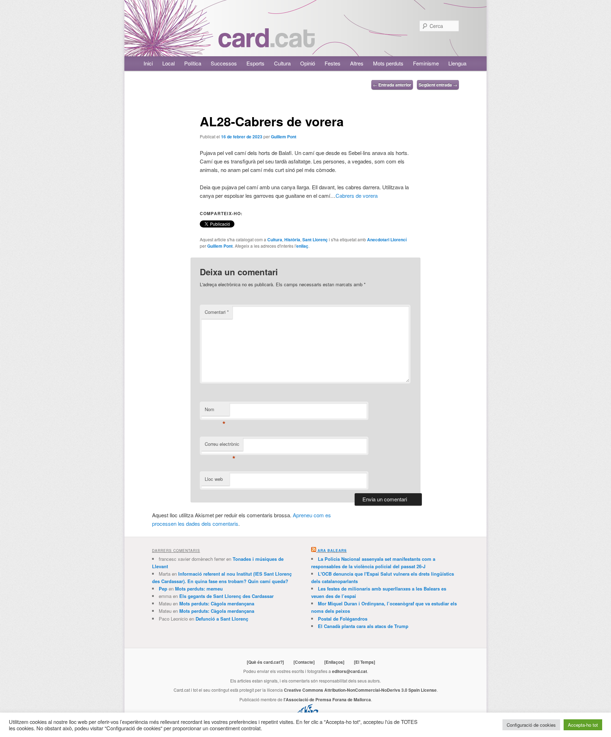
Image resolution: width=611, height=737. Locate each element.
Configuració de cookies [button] (531, 724)
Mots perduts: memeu (199, 588)
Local (168, 63)
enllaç (302, 246)
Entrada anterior (392, 84)
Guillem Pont (283, 136)
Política (192, 63)
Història (292, 239)
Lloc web (214, 479)
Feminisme (426, 63)
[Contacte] (304, 662)
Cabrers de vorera (357, 195)
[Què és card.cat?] (265, 662)
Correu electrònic (222, 446)
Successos (224, 63)
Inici (148, 63)
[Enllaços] (334, 662)
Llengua (457, 63)
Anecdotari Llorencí (387, 239)
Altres (356, 63)
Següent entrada (438, 84)
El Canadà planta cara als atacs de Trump (363, 626)
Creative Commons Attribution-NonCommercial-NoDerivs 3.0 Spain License (360, 690)
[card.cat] (267, 43)
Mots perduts (388, 63)
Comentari (217, 312)
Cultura (282, 63)
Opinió (307, 63)
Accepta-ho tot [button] (583, 724)
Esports (255, 63)
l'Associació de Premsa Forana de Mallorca (327, 699)
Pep (163, 588)
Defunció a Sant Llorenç (222, 618)
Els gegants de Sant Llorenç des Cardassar (226, 596)
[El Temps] (364, 662)
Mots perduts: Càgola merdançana (216, 603)
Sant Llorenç (315, 239)
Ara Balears (332, 550)
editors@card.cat (349, 671)
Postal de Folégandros (342, 618)
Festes (333, 63)
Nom (215, 411)
